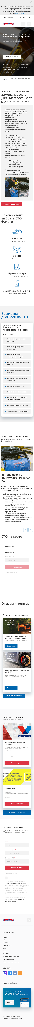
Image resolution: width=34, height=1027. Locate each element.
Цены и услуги (7, 945)
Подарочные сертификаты (11, 962)
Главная (5, 79)
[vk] (15, 973)
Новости (5, 951)
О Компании (6, 940)
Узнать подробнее (7, 67)
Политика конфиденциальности (12, 1018)
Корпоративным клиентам (11, 956)
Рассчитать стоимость (11, 204)
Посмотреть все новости (14, 695)
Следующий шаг (17, 567)
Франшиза (6, 954)
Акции (4, 948)
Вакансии (6, 943)
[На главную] (9, 24)
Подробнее (11, 646)
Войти (9, 1002)
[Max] (5, 973)
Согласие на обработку (15, 883)
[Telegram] (10, 973)
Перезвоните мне (17, 867)
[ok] (20, 973)
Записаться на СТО (11, 56)
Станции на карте (8, 959)
